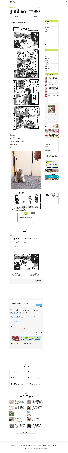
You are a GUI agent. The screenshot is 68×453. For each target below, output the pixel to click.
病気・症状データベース (49, 27)
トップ (10, 4)
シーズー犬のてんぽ (21, 4)
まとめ (46, 42)
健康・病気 (47, 58)
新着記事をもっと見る (26, 432)
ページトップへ (34, 442)
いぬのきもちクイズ (48, 144)
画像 (46, 37)
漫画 (25, 343)
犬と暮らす (47, 23)
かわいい (46, 60)
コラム (46, 33)
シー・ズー (29, 343)
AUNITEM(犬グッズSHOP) (13, 246)
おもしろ (46, 62)
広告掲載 (27, 445)
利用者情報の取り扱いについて (42, 445)
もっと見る (52, 100)
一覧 (56, 49)
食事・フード (47, 56)
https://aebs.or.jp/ (53, 202)
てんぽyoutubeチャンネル (13, 249)
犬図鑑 (46, 142)
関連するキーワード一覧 (36, 346)
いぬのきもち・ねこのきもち (15, 445)
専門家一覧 (49, 445)
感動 (46, 66)
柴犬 (46, 70)
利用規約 (31, 445)
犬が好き (14, 4)
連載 (17, 4)
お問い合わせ (55, 445)
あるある (46, 64)
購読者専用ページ (48, 150)
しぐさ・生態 (47, 54)
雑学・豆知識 (47, 68)
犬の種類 (46, 44)
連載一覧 (26, 17)
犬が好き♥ (46, 25)
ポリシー (35, 445)
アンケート (47, 46)
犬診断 (46, 148)
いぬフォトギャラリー (48, 146)
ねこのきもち (23, 445)
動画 (46, 35)
